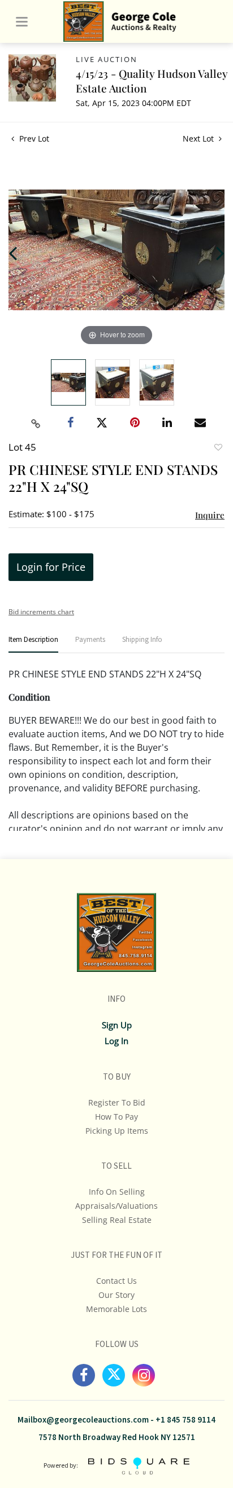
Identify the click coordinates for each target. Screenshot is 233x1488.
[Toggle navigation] (21, 22)
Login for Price (50, 567)
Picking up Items (116, 1130)
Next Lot (199, 138)
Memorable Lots (116, 1309)
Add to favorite (218, 448)
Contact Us (116, 1280)
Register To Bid (116, 1102)
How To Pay (116, 1116)
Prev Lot (33, 138)
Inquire (210, 515)
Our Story (116, 1294)
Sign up (117, 1025)
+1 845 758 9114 (185, 1420)
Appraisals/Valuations (116, 1205)
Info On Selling (117, 1191)
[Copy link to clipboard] (36, 423)
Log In (116, 1040)
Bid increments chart (41, 612)
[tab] (33, 644)
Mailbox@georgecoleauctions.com (83, 1420)
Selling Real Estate (117, 1219)
